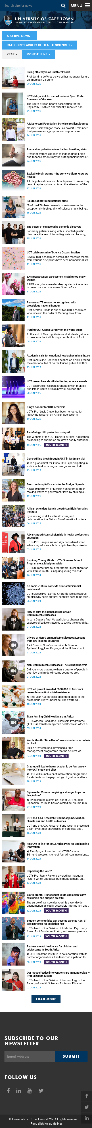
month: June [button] (37, 54)
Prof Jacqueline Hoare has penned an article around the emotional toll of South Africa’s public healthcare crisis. (58, 362)
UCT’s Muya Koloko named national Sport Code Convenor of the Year (55, 98)
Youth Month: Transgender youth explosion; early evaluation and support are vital (56, 896)
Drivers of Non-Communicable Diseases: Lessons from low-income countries (56, 639)
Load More (46, 999)
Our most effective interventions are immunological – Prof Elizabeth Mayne (58, 974)
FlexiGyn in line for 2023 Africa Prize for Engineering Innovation (58, 845)
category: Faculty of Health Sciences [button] (38, 45)
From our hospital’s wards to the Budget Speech (55, 484)
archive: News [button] (19, 36)
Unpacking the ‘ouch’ (39, 871)
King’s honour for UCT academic (46, 407)
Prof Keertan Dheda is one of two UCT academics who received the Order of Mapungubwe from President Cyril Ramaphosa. (56, 312)
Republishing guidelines (47, 1123)
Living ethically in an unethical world (48, 72)
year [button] (11, 54)
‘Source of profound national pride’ (47, 201)
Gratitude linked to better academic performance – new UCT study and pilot (56, 768)
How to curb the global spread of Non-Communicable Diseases (49, 613)
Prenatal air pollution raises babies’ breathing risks (57, 149)
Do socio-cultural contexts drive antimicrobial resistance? (54, 588)
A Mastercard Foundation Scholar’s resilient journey (57, 123)
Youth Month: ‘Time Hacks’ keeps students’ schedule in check (58, 742)
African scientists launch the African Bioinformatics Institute (57, 510)
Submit (71, 1056)
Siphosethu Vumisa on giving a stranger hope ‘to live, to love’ (56, 794)
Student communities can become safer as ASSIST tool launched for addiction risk (57, 922)
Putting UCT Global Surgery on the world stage (54, 329)
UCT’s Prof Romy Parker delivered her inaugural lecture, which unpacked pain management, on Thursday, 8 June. (55, 877)
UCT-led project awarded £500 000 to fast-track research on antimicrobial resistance (55, 691)
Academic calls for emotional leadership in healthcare (58, 355)
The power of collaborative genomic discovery (54, 226)
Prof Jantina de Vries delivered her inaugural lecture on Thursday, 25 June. (58, 78)
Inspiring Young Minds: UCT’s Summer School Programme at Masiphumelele (54, 562)
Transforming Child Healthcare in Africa (50, 716)
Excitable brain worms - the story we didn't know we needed (57, 175)
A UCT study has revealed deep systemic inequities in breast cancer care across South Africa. (57, 286)
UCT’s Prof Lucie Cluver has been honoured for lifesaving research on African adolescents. (54, 413)
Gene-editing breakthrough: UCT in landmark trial (56, 458)
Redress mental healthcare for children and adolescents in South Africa (52, 948)
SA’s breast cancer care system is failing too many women (56, 278)
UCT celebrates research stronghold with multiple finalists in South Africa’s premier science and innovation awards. (56, 387)
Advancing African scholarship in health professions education (58, 536)
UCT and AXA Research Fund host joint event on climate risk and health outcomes (56, 820)
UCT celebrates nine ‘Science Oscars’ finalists (53, 252)
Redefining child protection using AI (48, 432)
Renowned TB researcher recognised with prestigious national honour (51, 304)
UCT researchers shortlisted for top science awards (57, 381)
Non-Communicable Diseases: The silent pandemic (57, 665)
